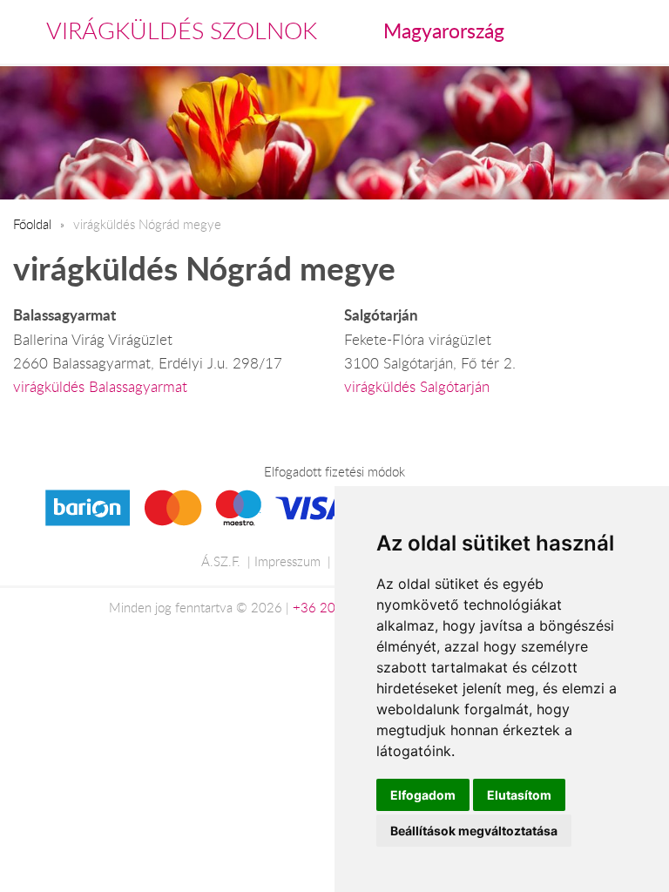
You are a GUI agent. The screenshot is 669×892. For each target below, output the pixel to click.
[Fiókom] (644, 31)
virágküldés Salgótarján (417, 386)
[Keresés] (608, 31)
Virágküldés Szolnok (181, 30)
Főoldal (32, 224)
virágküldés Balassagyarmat (100, 386)
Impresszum (287, 561)
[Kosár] (570, 31)
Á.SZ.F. (220, 561)
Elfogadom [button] (423, 794)
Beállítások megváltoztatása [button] (474, 830)
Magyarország (443, 30)
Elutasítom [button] (519, 794)
